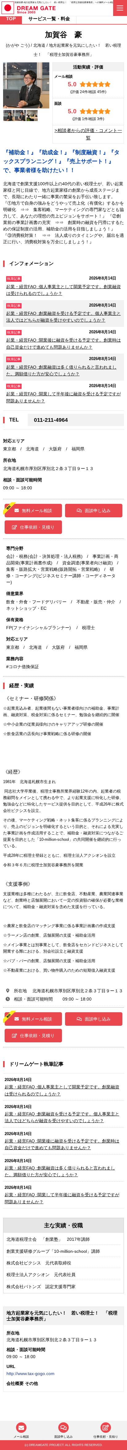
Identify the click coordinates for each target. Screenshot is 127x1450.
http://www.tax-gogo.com (30, 1373)
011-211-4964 (51, 420)
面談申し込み (98, 510)
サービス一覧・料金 (49, 18)
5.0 (72, 84)
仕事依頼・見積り (37, 527)
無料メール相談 (37, 510)
